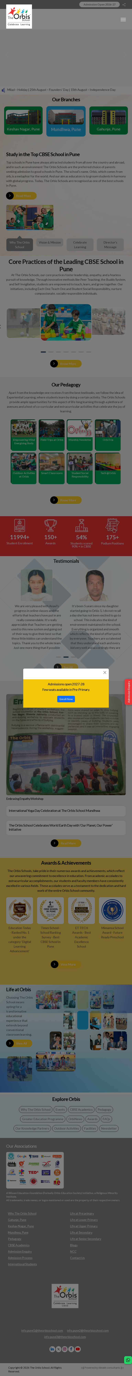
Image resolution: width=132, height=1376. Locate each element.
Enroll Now (66, 699)
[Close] (105, 672)
